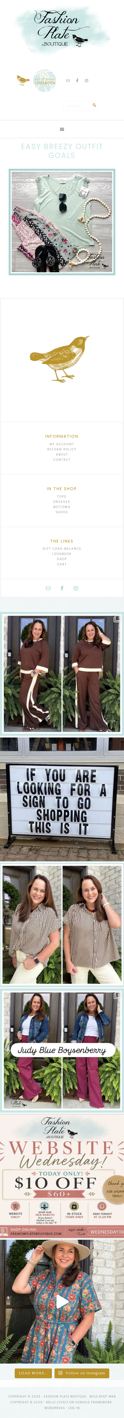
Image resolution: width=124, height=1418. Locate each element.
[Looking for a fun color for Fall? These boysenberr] (62, 1050)
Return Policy (61, 449)
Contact (62, 460)
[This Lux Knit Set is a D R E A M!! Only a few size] (62, 674)
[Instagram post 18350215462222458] (62, 1302)
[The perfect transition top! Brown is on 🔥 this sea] (62, 925)
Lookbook (62, 554)
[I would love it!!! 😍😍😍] (62, 799)
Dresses (61, 502)
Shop (62, 559)
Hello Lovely (57, 1402)
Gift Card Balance (62, 549)
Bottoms (62, 507)
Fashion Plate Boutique (62, 29)
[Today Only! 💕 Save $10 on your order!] (62, 1176)
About (62, 454)
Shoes (62, 512)
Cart (62, 564)
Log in (74, 1408)
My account (62, 444)
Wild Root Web (102, 1396)
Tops (62, 496)
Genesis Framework (94, 1402)
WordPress (54, 1408)
